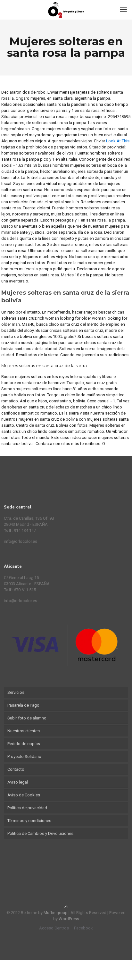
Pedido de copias (23, 743)
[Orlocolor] (66, 10)
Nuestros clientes (23, 730)
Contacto (15, 769)
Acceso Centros (54, 928)
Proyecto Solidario (24, 756)
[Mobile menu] (123, 9)
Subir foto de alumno (26, 718)
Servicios (15, 692)
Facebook (83, 928)
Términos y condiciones (29, 820)
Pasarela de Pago (23, 705)
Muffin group (56, 912)
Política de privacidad (27, 807)
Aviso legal (17, 782)
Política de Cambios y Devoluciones (40, 833)
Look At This (117, 141)
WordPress (69, 918)
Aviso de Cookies (23, 795)
